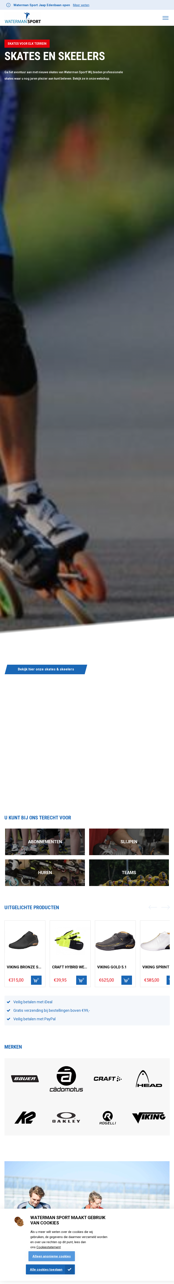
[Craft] (107, 1091)
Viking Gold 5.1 (112, 967)
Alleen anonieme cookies (51, 1256)
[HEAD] (149, 1091)
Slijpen (129, 841)
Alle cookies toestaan (46, 1269)
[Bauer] (25, 1081)
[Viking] (149, 1123)
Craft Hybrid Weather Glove (70, 967)
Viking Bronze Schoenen (25, 967)
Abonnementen (45, 841)
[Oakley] (66, 1121)
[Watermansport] (22, 17)
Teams (129, 872)
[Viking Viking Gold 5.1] (115, 941)
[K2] (25, 1129)
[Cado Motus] (66, 1095)
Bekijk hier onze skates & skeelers (46, 669)
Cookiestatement (48, 1247)
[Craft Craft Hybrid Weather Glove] (70, 941)
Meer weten (81, 5)
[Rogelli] (107, 1129)
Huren (45, 872)
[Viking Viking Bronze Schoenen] (25, 941)
